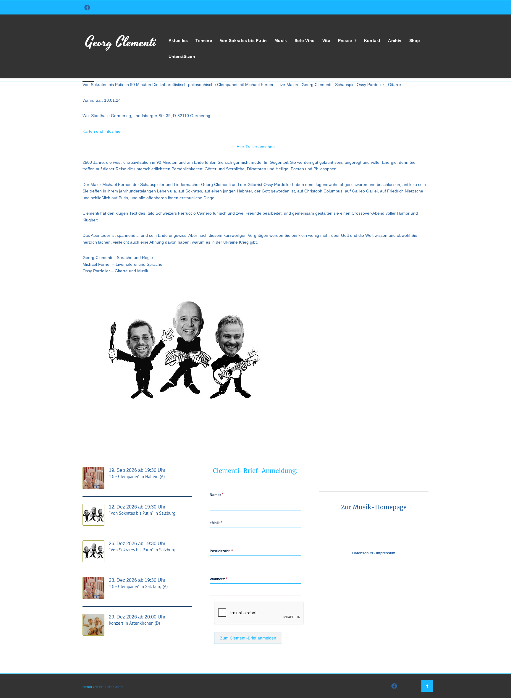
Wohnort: (218, 578)
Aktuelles (178, 40)
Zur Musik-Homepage (374, 507)
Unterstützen (182, 56)
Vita (326, 40)
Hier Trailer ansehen (256, 147)
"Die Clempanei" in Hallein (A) (137, 476)
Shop (414, 40)
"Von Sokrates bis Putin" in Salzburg (142, 513)
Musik (280, 40)
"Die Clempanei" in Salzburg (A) (138, 586)
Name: (216, 494)
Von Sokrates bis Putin (243, 40)
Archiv (394, 40)
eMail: (216, 522)
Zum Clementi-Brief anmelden (248, 638)
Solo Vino (305, 40)
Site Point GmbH (111, 687)
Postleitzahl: (221, 550)
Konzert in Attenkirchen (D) (134, 623)
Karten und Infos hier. (103, 131)
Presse (345, 40)
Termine (203, 40)
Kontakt (372, 40)
